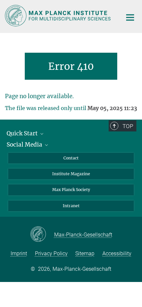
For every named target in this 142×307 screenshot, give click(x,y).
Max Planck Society (71, 189)
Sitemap (84, 253)
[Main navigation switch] (130, 17)
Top (128, 126)
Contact (71, 157)
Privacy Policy (51, 253)
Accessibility (116, 253)
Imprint (19, 253)
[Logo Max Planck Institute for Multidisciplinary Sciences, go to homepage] (58, 15)
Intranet (71, 205)
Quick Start (23, 133)
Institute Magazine (71, 173)
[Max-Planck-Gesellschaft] (42, 234)
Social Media (25, 144)
